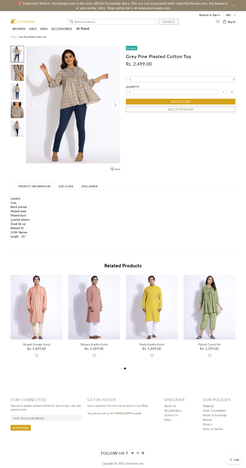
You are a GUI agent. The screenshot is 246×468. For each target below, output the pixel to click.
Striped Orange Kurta (36, 344)
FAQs (145, 405)
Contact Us (171, 415)
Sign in (216, 14)
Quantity (132, 86)
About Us (170, 406)
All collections (172, 410)
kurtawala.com (23, 21)
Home (13, 37)
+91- (112, 413)
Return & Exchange (215, 415)
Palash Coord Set (209, 344)
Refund (207, 419)
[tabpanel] (152, 320)
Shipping (208, 406)
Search (168, 21)
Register (204, 14)
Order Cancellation (214, 410)
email (138, 413)
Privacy (207, 424)
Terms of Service (213, 429)
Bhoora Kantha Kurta (94, 344)
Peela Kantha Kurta (151, 344)
